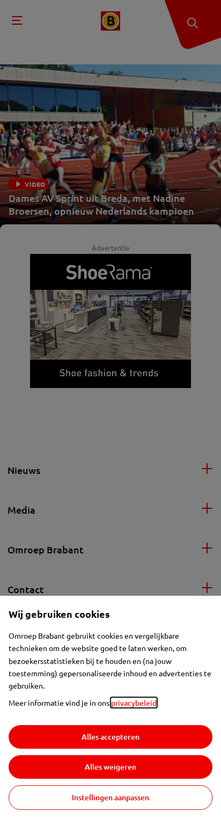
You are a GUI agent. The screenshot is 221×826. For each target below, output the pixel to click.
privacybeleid (134, 702)
